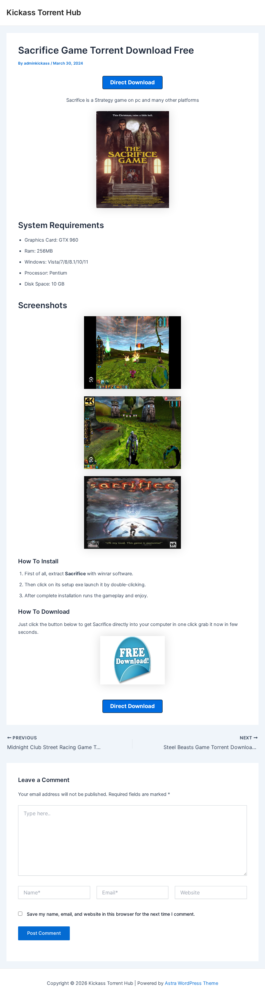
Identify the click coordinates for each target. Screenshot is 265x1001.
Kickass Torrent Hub (43, 12)
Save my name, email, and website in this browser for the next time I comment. (111, 914)
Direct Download (132, 82)
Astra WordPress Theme (191, 983)
